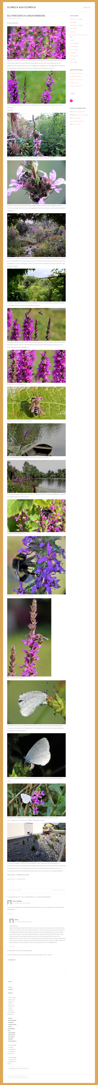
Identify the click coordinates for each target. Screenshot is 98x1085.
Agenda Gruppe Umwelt (75, 19)
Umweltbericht (73, 56)
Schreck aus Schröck (21, 7)
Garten (71, 31)
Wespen (71, 59)
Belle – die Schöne (76, 124)
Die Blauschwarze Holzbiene (76, 73)
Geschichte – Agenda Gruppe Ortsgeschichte (79, 35)
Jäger (71, 40)
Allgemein (72, 22)
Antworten (10, 913)
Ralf (19, 18)
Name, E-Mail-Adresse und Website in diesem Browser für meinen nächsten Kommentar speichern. (12, 1006)
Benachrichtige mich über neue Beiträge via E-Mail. (12, 1060)
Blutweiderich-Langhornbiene (79, 111)
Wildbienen (22, 879)
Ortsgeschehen (73, 43)
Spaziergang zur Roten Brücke (76, 86)
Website (10, 993)
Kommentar (11, 961)
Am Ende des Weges (74, 82)
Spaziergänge (72, 46)
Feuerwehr (72, 28)
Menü (88, 7)
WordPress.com (23, 1078)
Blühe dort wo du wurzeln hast (76, 79)
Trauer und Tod (73, 49)
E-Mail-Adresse (11, 988)
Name (10, 981)
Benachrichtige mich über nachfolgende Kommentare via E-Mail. (12, 1049)
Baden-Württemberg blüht (75, 25)
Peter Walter (72, 121)
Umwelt (71, 52)
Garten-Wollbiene (59, 890)
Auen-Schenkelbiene (14, 890)
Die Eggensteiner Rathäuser (76, 76)
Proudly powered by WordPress (17, 1076)
